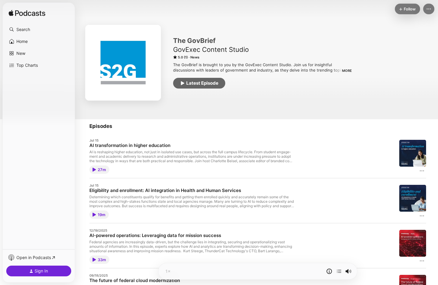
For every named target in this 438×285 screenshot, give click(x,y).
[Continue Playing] (339, 271)
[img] (27, 13)
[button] (39, 29)
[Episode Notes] (329, 271)
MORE (347, 71)
